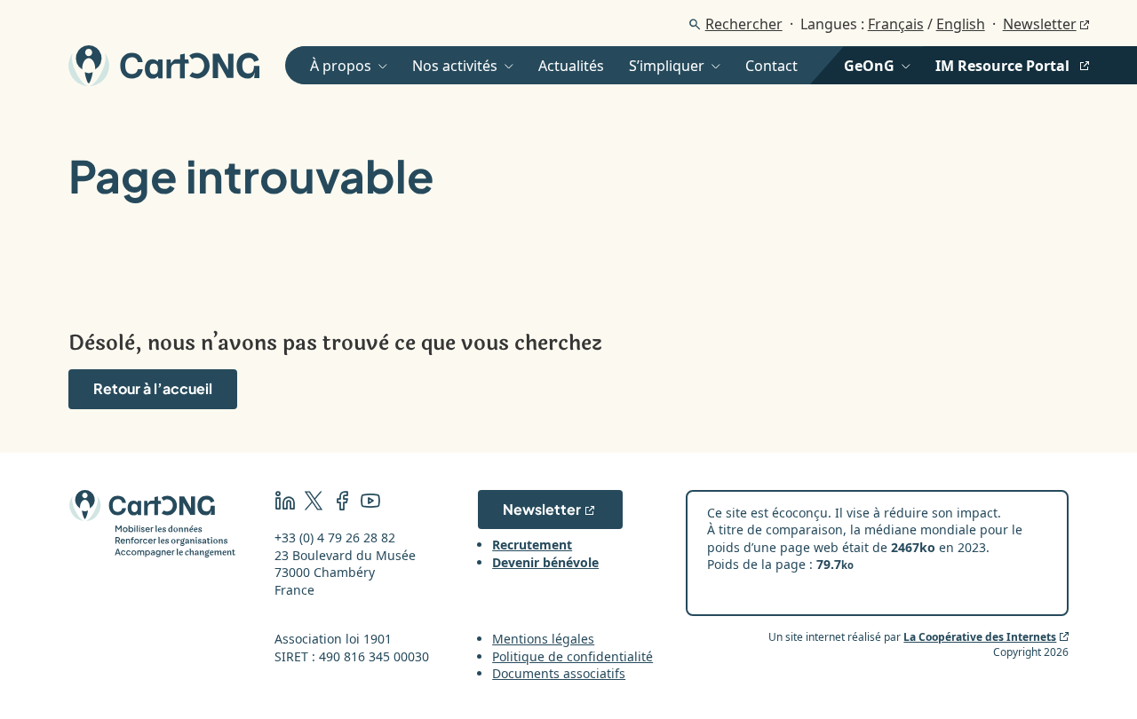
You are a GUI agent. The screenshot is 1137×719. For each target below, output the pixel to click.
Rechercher (744, 24)
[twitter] (313, 503)
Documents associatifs (558, 673)
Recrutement (532, 544)
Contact (771, 65)
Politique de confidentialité (572, 656)
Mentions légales (543, 638)
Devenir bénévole (545, 562)
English (960, 24)
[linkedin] (285, 503)
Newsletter (1040, 24)
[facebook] (342, 503)
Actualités (571, 65)
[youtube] (370, 503)
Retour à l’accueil (152, 388)
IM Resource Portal (1002, 65)
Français (896, 24)
